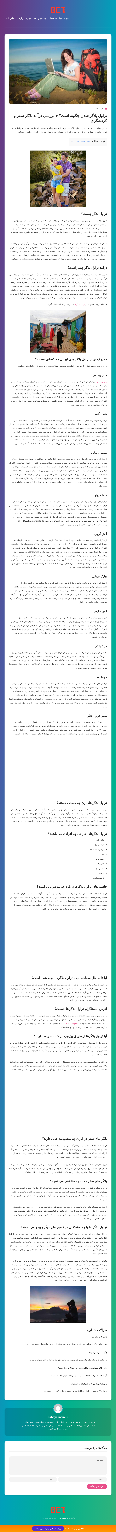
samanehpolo (72, 1023)
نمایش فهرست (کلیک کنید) (81, 141)
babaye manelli (58, 1417)
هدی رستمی (102, 382)
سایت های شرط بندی (61, 1518)
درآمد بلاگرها (80, 304)
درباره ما (20, 18)
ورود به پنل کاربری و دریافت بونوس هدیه (48, 1529)
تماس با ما (10, 18)
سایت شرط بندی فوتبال (59, 18)
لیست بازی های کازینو (37, 18)
